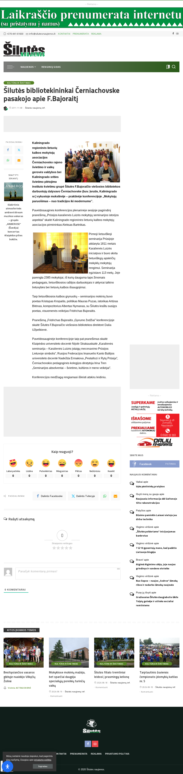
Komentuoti (56, 696)
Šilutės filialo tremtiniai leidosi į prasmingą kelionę (111, 674)
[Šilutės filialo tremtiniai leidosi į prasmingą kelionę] (114, 653)
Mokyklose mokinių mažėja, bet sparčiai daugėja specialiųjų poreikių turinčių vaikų (67, 679)
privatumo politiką (42, 760)
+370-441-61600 (15, 33)
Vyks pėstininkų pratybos (150, 486)
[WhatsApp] (8, 160)
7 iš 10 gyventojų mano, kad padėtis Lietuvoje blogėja (156, 550)
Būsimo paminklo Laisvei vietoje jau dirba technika (156, 517)
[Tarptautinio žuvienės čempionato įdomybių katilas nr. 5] (160, 653)
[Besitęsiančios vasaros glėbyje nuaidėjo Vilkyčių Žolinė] (24, 653)
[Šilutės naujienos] (24, 49)
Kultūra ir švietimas (19, 82)
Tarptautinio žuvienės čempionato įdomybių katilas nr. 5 (159, 676)
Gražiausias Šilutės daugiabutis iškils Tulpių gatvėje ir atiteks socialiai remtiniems (157, 601)
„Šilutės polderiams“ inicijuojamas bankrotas (155, 533)
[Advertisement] (69, 124)
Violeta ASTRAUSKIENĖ (19, 687)
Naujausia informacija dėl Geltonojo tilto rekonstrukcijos (156, 501)
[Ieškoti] (174, 67)
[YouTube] (177, 34)
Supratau (42, 766)
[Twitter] (19, 150)
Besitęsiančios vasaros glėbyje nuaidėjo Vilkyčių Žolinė (19, 676)
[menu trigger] (12, 67)
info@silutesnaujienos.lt (42, 33)
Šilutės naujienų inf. (35, 107)
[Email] (19, 160)
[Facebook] (173, 34)
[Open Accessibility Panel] (7, 766)
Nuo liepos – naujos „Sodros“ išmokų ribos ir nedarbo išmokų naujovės (157, 583)
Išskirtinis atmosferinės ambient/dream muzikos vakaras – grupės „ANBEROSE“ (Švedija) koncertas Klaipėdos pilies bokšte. (13, 222)
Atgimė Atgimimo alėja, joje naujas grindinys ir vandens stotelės (155, 566)
